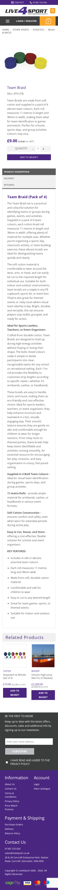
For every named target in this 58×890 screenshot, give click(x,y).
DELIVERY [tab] (9, 178)
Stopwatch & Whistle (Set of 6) (14, 676)
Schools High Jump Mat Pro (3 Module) (42, 676)
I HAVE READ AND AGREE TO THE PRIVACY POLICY (30, 762)
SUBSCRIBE (19, 751)
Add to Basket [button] (14, 692)
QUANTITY (21, 148)
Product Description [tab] (16, 171)
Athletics (38, 29)
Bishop (35, 671)
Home (5, 29)
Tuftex (7, 671)
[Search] (52, 10)
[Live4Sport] (26, 11)
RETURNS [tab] (9, 184)
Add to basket (29, 157)
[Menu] (7, 21)
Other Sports (21, 29)
